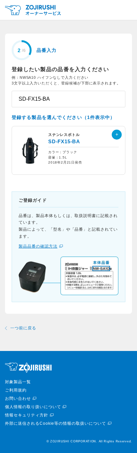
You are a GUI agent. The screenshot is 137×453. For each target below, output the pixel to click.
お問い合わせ (18, 398)
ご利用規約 (16, 390)
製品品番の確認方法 (38, 246)
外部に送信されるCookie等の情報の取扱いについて (55, 423)
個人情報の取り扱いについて (33, 406)
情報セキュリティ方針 (26, 415)
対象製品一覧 (18, 382)
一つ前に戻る (23, 328)
